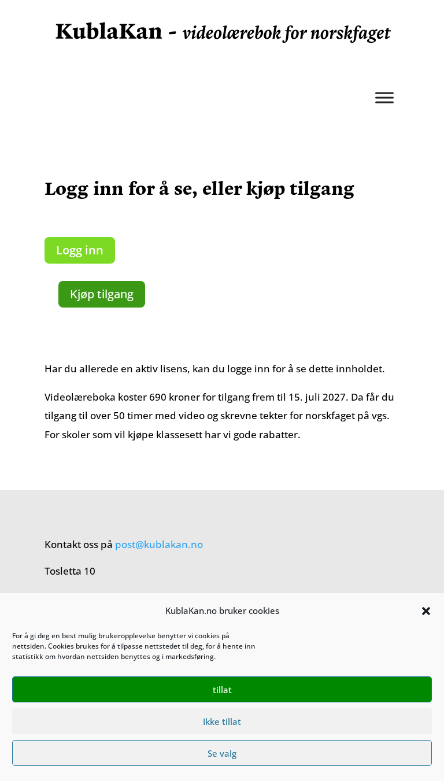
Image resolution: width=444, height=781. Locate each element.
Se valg (222, 753)
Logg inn (79, 250)
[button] (426, 611)
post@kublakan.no (159, 544)
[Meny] (384, 97)
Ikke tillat (222, 721)
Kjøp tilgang (102, 294)
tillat (222, 689)
